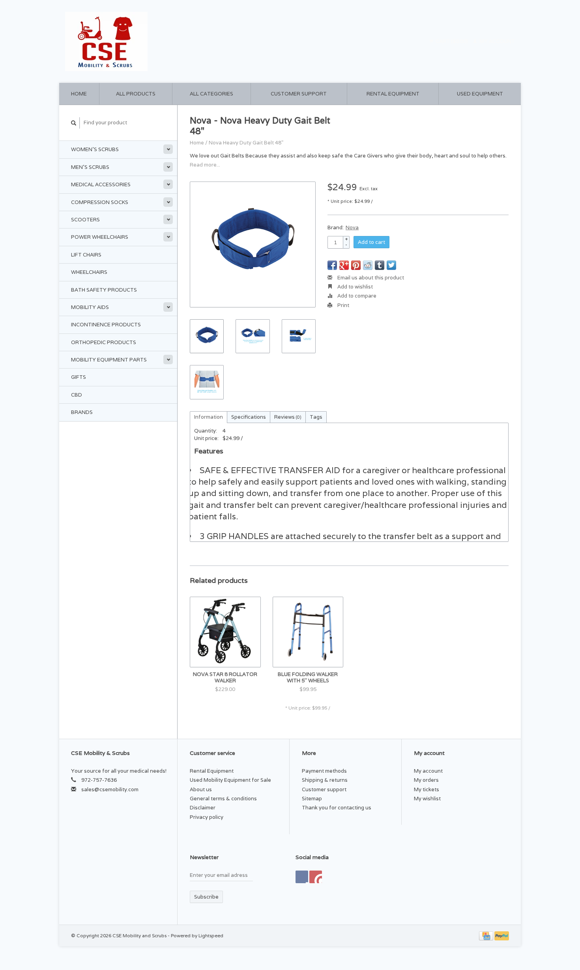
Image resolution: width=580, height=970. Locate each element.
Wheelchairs (89, 272)
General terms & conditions (223, 798)
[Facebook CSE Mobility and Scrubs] (302, 877)
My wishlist (427, 798)
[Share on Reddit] (367, 265)
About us (201, 789)
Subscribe (206, 896)
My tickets (426, 789)
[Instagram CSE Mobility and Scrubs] (315, 877)
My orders (426, 780)
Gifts (78, 377)
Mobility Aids (90, 307)
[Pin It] (356, 265)
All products (135, 93)
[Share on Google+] (344, 265)
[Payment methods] (486, 935)
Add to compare (356, 295)
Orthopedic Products (103, 342)
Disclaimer (202, 807)
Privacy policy (206, 817)
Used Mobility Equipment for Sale (230, 780)
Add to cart (371, 242)
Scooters (85, 219)
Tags (316, 417)
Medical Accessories (101, 184)
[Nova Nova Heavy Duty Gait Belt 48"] (252, 244)
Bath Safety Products (104, 290)
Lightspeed (210, 935)
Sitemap (312, 798)
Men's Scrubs (90, 167)
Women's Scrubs (95, 149)
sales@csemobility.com (109, 789)
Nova (352, 227)
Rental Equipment (393, 93)
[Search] (74, 123)
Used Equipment (480, 93)
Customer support (299, 93)
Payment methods (324, 771)
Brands (82, 412)
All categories (211, 93)
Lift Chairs (86, 254)
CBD (76, 394)
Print (342, 305)
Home (79, 93)
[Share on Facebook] (332, 265)
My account (496, 41)
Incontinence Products (106, 324)
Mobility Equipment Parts (109, 359)
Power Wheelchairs (99, 237)
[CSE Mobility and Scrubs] (175, 41)
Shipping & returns (325, 780)
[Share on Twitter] (391, 265)
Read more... (205, 164)
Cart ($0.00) (451, 41)
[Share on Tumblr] (379, 265)
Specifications (248, 417)
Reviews (287, 417)
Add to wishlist (354, 286)
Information (208, 417)
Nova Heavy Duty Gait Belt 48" (246, 142)
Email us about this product (370, 277)
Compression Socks (99, 202)
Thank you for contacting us (336, 807)
